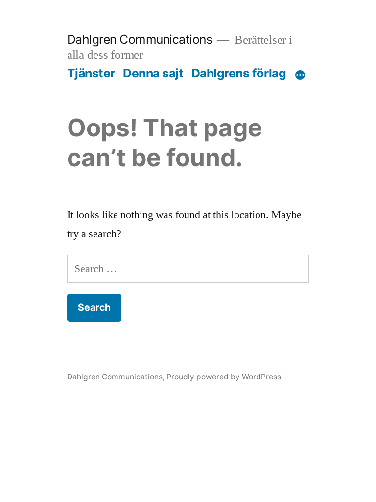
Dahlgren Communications (139, 39)
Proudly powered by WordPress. (224, 376)
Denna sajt (153, 73)
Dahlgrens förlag (238, 73)
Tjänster (91, 73)
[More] (300, 75)
